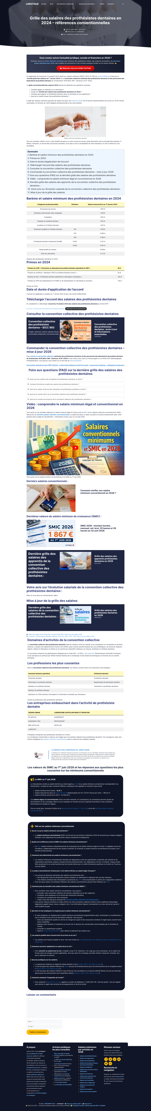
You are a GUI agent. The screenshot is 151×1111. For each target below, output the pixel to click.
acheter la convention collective (42, 356)
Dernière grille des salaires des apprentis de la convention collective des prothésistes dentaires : (73, 184)
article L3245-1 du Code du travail (90, 964)
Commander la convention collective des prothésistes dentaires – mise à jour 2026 (72, 172)
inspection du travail (53, 982)
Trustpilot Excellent (78, 1105)
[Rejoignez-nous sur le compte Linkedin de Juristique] (106, 1063)
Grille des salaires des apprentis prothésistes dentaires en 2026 (105, 558)
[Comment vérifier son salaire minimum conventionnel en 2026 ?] (51, 511)
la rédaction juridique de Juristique (70, 750)
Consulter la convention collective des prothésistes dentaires (61, 168)
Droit (51, 4)
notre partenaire (75, 361)
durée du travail (77, 101)
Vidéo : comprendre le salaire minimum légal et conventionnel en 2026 (65, 178)
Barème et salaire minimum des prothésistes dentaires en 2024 (61, 154)
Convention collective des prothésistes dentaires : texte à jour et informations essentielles (105, 329)
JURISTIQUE (32, 4)
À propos (111, 4)
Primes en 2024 (38, 158)
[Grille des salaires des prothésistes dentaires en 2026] (75, 622)
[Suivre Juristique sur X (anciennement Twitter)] (110, 1059)
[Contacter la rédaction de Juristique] (110, 1063)
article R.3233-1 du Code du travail (47, 969)
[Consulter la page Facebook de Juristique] (106, 1059)
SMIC (85, 412)
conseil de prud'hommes (51, 931)
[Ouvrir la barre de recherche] (123, 4)
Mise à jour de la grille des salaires (48, 192)
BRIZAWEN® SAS (50, 1103)
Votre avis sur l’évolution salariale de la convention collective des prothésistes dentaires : (76, 189)
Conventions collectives (65, 4)
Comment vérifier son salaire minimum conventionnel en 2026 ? (98, 491)
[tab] (75, 379)
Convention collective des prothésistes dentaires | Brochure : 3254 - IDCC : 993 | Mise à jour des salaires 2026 (61, 636)
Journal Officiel (103, 76)
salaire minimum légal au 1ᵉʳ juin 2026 (75, 808)
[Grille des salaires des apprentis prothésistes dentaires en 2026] (75, 568)
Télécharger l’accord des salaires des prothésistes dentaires (60, 165)
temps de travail (61, 793)
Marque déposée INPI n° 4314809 (95, 1105)
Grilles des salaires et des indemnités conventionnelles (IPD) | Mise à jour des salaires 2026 (55, 634)
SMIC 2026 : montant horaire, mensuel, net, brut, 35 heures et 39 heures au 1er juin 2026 (98, 528)
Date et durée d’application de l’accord (49, 161)
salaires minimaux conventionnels (55, 739)
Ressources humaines (86, 4)
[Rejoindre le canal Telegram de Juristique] (114, 1059)
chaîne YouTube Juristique (54, 61)
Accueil (43, 4)
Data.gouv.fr (88, 1103)
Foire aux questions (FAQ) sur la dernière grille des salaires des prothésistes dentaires (73, 175)
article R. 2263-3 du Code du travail (86, 973)
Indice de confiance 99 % (74, 1103)
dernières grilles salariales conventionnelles (53, 415)
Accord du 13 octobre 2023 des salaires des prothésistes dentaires (45, 308)
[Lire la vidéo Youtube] (75, 447)
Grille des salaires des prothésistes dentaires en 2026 (105, 613)
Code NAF (90, 653)
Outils (102, 4)
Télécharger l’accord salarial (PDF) (76, 308)
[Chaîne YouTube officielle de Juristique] (119, 1059)
